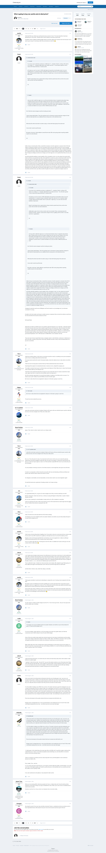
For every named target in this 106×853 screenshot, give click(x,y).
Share (59, 18)
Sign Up (90, 2)
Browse (26, 6)
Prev (17, 28)
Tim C (19, 353)
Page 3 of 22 (42, 28)
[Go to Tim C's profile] (19, 361)
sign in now (41, 829)
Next (35, 28)
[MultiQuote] (26, 44)
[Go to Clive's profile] (19, 519)
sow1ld (19, 33)
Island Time (19, 781)
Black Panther (19, 427)
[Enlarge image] (55, 40)
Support (56, 6)
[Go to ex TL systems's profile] (19, 415)
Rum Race (45, 6)
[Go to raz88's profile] (19, 626)
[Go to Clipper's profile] (19, 395)
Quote (29, 44)
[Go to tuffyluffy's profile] (19, 720)
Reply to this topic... (25, 835)
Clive (19, 512)
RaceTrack (32, 6)
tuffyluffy (18, 712)
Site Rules (51, 6)
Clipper (19, 387)
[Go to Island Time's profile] (19, 788)
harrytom (80, 24)
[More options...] (70, 33)
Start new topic (54, 23)
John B (19, 552)
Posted (29, 33)
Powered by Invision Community (53, 851)
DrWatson (80, 38)
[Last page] (38, 28)
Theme (52, 848)
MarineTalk (26, 18)
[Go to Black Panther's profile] (19, 435)
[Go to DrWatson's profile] (76, 39)
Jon (19, 490)
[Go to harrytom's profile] (76, 26)
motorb (79, 30)
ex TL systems (19, 407)
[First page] (14, 28)
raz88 (19, 618)
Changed (19, 803)
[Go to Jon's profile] (19, 498)
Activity (20, 6)
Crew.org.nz (16, 2)
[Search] (91, 6)
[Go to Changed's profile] (19, 811)
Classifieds (39, 6)
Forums (15, 6)
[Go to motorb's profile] (76, 31)
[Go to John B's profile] (19, 560)
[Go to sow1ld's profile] (19, 40)
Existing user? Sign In (81, 2)
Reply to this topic (66, 23)
